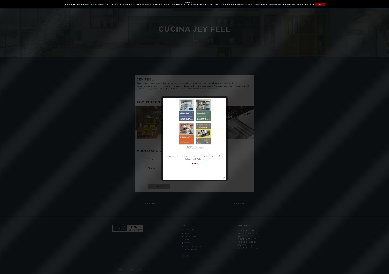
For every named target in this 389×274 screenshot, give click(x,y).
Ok (320, 4)
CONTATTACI (194, 164)
